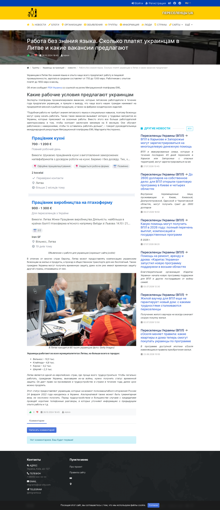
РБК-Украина (55, 87)
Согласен (153, 505)
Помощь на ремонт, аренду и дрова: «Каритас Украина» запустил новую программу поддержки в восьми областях (163, 261)
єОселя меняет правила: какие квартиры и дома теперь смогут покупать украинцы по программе (166, 337)
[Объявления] (168, 3)
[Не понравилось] (35, 55)
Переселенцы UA (177, 13)
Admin (66, 55)
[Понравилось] (28, 55)
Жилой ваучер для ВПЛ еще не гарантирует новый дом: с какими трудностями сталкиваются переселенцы (166, 304)
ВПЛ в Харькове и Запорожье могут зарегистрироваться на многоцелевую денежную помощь (166, 142)
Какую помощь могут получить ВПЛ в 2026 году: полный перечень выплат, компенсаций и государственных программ (167, 229)
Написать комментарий (41, 430)
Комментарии (36, 420)
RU (187, 3)
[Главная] (28, 25)
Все (190, 128)
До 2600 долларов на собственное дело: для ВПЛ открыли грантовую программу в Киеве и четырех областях (167, 182)
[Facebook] (173, 3)
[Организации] (131, 484)
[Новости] (131, 478)
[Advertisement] (167, 102)
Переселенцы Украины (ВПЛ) (162, 135)
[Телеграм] (178, 3)
